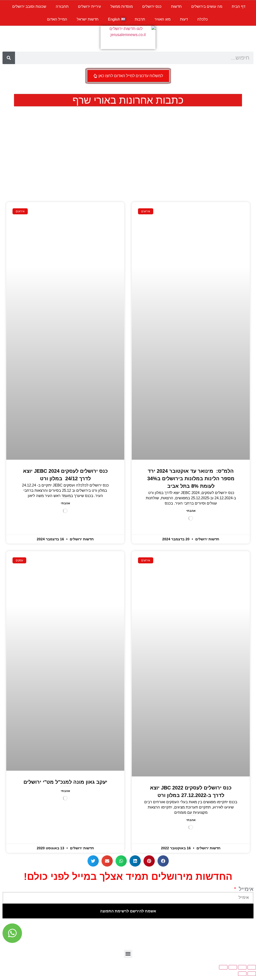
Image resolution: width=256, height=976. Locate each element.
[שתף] (232, 967)
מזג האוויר (162, 19)
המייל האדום (57, 19)
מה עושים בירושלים (206, 6)
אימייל (245, 889)
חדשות (176, 6)
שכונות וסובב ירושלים (29, 6)
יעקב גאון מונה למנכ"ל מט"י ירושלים (65, 782)
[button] (163, 861)
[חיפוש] (8, 58)
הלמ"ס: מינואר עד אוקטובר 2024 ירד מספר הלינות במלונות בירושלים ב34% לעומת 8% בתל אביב (190, 478)
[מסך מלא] (242, 967)
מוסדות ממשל (121, 6)
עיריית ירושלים (89, 6)
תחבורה (62, 6)
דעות (184, 19)
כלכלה (202, 19)
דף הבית (238, 6)
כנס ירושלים (152, 6)
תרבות (140, 19)
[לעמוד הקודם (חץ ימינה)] (252, 973)
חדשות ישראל (87, 19)
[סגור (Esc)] (223, 967)
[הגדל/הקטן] (252, 967)
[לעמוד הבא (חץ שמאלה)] (242, 973)
